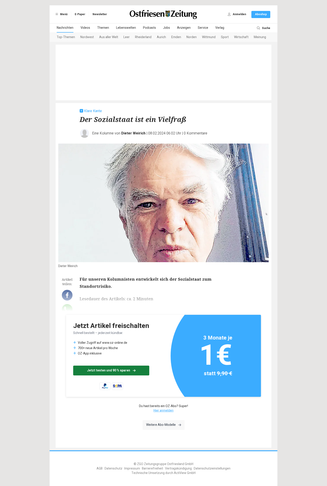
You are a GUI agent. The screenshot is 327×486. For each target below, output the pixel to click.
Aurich (161, 37)
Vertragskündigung (178, 468)
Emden (176, 37)
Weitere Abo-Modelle (161, 424)
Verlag (219, 27)
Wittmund (209, 37)
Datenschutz (113, 468)
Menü (63, 14)
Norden (191, 37)
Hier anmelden (163, 410)
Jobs (166, 27)
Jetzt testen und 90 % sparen (108, 370)
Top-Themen (66, 37)
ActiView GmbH (185, 473)
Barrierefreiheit (152, 468)
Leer (126, 37)
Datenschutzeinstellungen (212, 468)
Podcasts (149, 27)
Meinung (260, 37)
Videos (85, 27)
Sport (225, 37)
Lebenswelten (126, 27)
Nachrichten (65, 27)
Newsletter (100, 14)
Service (203, 27)
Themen (103, 27)
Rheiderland (143, 37)
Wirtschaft (241, 37)
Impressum (132, 468)
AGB (100, 468)
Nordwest (87, 37)
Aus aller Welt (108, 37)
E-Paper (80, 14)
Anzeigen (184, 27)
